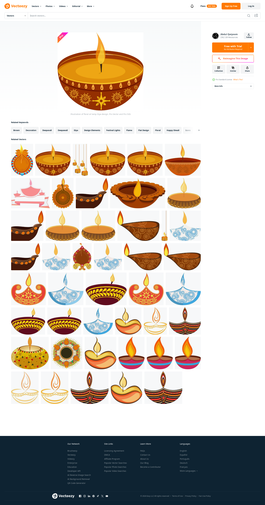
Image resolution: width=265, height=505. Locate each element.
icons (188, 130)
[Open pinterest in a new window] (93, 496)
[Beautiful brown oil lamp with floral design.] (183, 160)
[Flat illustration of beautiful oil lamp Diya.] (163, 387)
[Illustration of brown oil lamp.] (92, 193)
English (183, 450)
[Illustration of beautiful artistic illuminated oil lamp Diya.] (132, 353)
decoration (31, 130)
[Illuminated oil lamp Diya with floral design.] (65, 288)
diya (76, 130)
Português (184, 459)
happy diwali (173, 130)
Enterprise (72, 463)
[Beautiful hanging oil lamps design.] (80, 160)
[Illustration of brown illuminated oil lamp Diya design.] (138, 226)
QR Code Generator (76, 483)
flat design (143, 130)
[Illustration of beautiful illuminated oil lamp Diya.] (22, 160)
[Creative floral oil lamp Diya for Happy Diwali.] (30, 353)
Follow (249, 37)
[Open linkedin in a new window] (89, 496)
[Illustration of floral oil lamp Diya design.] (53, 160)
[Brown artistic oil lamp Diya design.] (182, 256)
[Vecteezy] (15, 6)
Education (72, 467)
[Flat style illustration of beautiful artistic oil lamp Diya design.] (90, 387)
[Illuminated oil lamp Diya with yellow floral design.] (64, 321)
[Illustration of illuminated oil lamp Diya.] (185, 226)
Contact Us (145, 454)
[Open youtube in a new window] (107, 496)
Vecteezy (71, 454)
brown (16, 130)
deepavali (47, 130)
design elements (92, 130)
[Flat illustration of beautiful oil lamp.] (185, 321)
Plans (203, 6)
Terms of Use (177, 496)
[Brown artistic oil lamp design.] (143, 256)
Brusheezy (72, 450)
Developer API (74, 471)
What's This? (238, 79)
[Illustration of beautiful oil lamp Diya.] (184, 193)
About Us (144, 459)
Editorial (76, 6)
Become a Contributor (150, 467)
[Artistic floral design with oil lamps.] (66, 353)
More (89, 6)
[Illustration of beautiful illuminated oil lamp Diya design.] (98, 226)
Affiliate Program (112, 459)
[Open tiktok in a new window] (98, 496)
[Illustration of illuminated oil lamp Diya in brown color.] (27, 226)
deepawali (63, 130)
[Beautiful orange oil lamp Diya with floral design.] (28, 288)
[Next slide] (196, 130)
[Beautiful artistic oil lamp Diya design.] (63, 193)
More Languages (188, 471)
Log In (251, 6)
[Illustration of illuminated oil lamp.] (108, 256)
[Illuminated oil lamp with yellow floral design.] (106, 288)
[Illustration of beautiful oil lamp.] (62, 226)
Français (184, 467)
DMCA (107, 454)
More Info (219, 86)
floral (158, 130)
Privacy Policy (190, 496)
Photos (49, 6)
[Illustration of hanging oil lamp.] (164, 226)
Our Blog (144, 463)
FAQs (142, 450)
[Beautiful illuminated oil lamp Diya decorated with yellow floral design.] (28, 321)
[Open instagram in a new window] (84, 496)
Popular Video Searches (115, 471)
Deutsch (184, 463)
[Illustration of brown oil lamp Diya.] (25, 256)
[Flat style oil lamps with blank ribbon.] (30, 193)
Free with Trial (233, 47)
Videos (62, 6)
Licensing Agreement (114, 450)
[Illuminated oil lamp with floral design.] (183, 288)
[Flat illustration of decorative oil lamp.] (82, 256)
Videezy (71, 459)
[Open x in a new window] (102, 496)
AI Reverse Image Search (79, 475)
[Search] (248, 15)
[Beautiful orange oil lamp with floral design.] (146, 288)
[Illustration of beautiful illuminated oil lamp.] (160, 353)
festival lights (113, 130)
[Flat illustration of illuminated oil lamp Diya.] (155, 321)
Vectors (35, 6)
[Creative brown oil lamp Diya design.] (137, 193)
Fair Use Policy (205, 496)
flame (129, 130)
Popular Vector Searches (115, 463)
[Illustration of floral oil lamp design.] (107, 160)
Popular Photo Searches (115, 467)
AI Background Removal (78, 479)
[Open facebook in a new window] (80, 496)
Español (183, 454)
